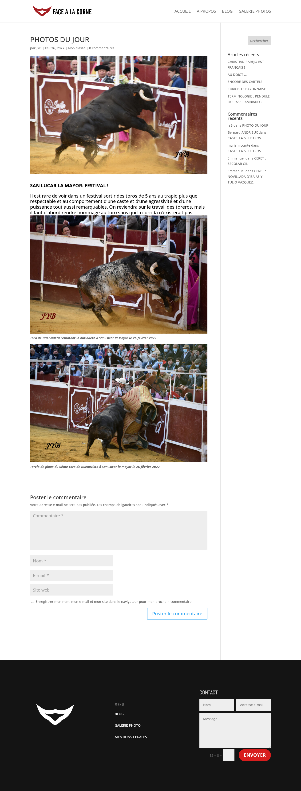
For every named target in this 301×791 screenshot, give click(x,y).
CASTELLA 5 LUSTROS (244, 138)
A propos (206, 12)
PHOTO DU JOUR (255, 125)
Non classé (76, 48)
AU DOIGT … (237, 74)
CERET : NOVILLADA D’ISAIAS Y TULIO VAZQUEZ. (247, 176)
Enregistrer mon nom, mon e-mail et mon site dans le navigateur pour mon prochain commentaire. (114, 601)
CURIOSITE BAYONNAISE (247, 89)
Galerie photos (255, 12)
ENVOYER (255, 755)
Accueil (182, 12)
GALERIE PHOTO (128, 725)
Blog (227, 12)
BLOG (119, 714)
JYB (38, 48)
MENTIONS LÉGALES (131, 737)
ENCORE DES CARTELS (245, 81)
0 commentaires (102, 48)
